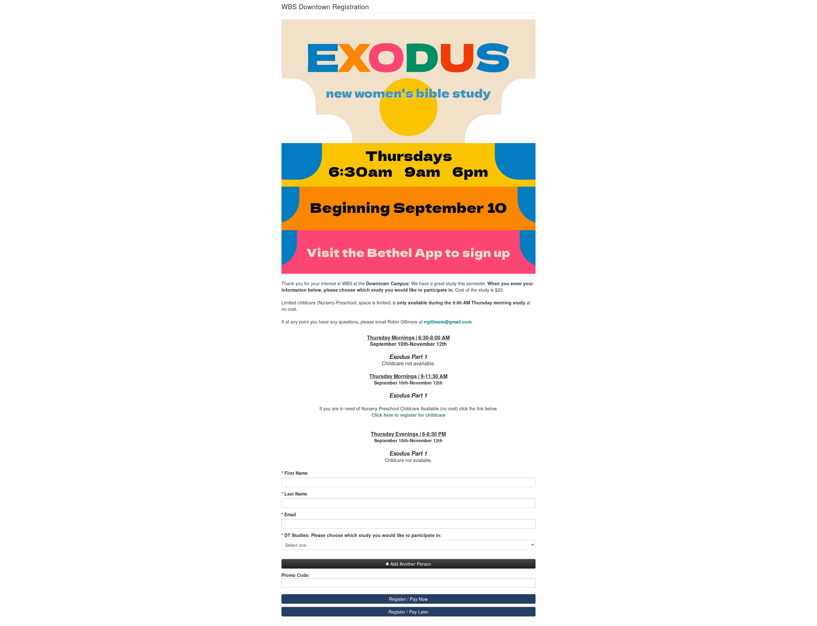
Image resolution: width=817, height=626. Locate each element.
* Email (288, 514)
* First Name (294, 473)
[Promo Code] (408, 575)
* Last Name (294, 493)
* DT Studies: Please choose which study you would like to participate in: (361, 535)
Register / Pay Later (408, 611)
